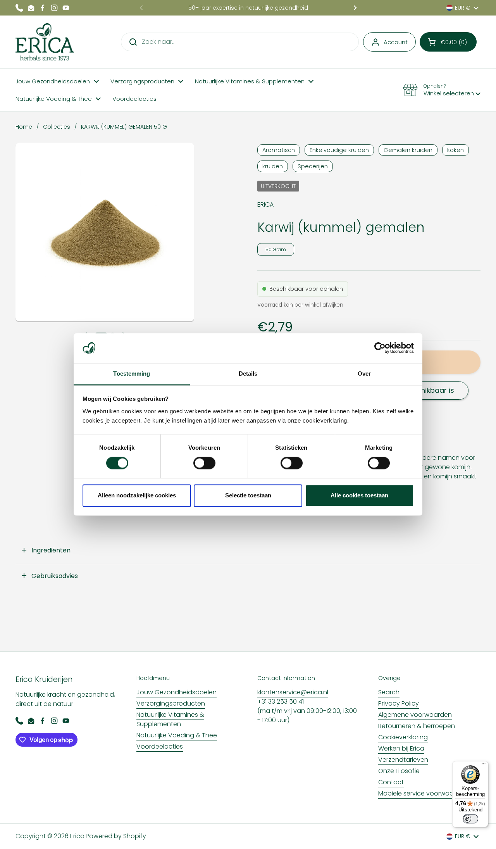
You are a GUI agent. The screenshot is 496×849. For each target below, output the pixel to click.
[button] (448, 42)
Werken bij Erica (401, 748)
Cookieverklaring (403, 737)
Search (389, 692)
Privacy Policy (398, 703)
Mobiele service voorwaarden (423, 793)
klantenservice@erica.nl (292, 692)
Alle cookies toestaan (359, 495)
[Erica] (45, 41)
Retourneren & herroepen (416, 725)
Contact (391, 782)
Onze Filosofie (399, 770)
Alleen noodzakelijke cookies (137, 495)
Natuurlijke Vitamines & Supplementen (170, 719)
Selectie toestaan (248, 495)
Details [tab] (248, 373)
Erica (77, 836)
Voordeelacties (159, 746)
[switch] (204, 463)
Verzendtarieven (403, 759)
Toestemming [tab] (131, 373)
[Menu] (483, 765)
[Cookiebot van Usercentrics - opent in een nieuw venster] (380, 348)
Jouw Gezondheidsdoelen (176, 692)
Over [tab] (364, 373)
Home (24, 127)
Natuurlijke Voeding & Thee (176, 735)
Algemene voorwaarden (415, 714)
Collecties (56, 127)
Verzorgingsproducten (170, 703)
